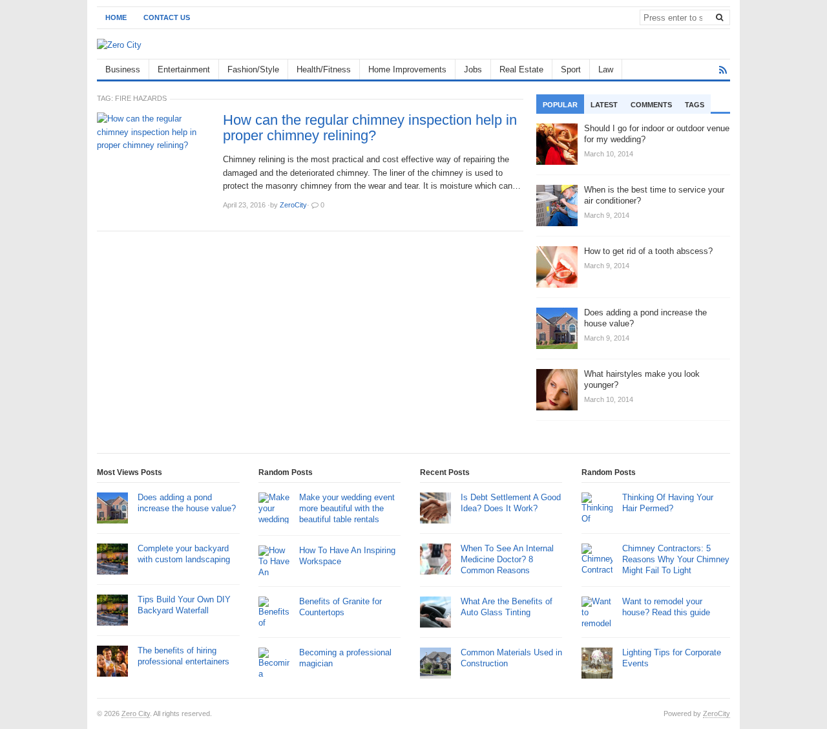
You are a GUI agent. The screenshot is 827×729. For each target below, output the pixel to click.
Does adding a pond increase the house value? (187, 502)
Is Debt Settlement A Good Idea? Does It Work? (511, 502)
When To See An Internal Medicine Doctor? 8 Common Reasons (507, 559)
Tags (694, 105)
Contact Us (166, 17)
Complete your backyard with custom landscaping (184, 554)
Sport (571, 69)
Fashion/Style (253, 69)
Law (605, 69)
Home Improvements (407, 69)
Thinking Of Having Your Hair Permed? (667, 502)
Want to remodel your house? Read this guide (666, 607)
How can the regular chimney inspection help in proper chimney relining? (370, 127)
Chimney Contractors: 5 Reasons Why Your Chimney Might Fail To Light (675, 559)
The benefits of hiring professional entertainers (183, 656)
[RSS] (723, 70)
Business (122, 69)
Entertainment (184, 69)
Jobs (473, 69)
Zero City (135, 713)
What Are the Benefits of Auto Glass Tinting (506, 607)
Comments (651, 105)
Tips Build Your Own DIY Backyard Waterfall (184, 605)
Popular (560, 105)
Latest (604, 105)
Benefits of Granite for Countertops (340, 607)
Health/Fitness (324, 69)
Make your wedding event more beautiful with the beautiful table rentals (347, 508)
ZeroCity (716, 713)
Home (116, 17)
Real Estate (521, 69)
